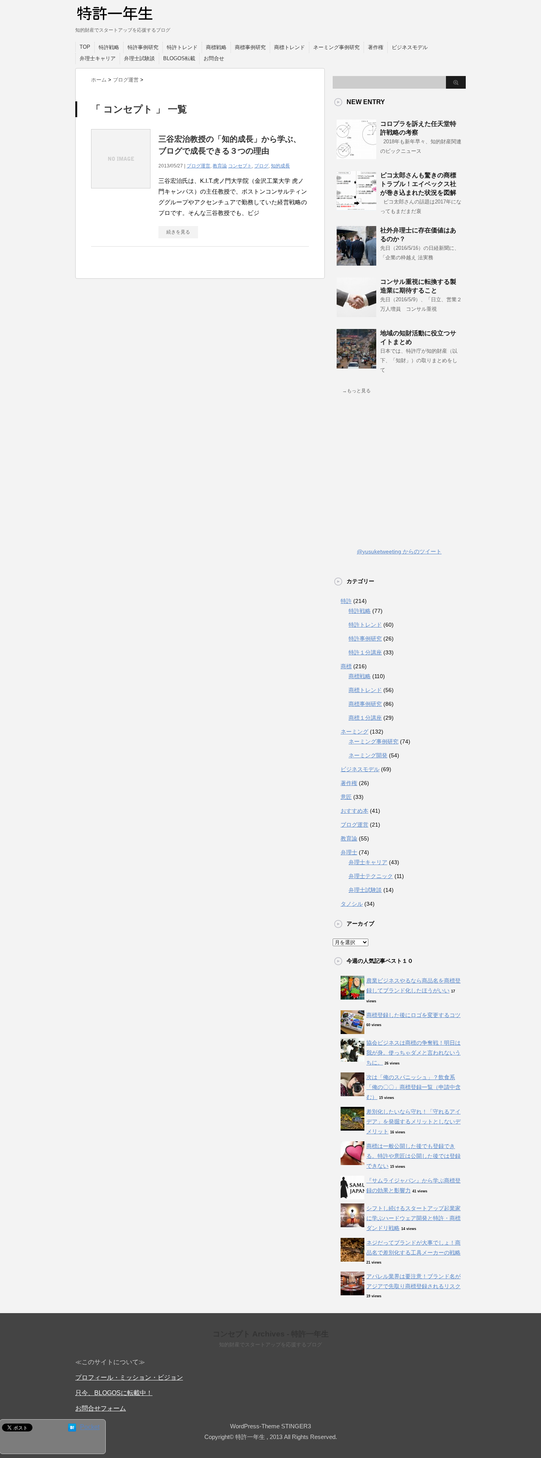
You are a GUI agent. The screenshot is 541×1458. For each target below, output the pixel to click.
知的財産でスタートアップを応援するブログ (270, 1345)
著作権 (375, 47)
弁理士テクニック (371, 876)
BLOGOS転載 (179, 58)
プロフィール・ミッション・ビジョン (129, 1377)
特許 (346, 601)
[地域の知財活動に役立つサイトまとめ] (356, 365)
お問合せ (214, 58)
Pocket (89, 1427)
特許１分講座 (365, 652)
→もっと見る (356, 390)
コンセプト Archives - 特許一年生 (271, 1334)
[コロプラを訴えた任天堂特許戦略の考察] (356, 156)
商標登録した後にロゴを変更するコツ (413, 1015)
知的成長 (280, 166)
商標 (346, 666)
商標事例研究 (250, 47)
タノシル (352, 904)
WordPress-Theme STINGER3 (270, 1426)
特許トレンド (182, 47)
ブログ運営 (198, 166)
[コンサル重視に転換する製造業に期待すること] (356, 314)
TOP (85, 47)
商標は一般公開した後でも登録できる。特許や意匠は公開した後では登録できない (413, 1156)
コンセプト (240, 166)
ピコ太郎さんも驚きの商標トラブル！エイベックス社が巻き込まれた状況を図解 (418, 184)
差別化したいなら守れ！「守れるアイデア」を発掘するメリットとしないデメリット (413, 1121)
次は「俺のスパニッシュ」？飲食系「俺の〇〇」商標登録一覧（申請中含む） (413, 1087)
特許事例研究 (143, 47)
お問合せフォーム (100, 1408)
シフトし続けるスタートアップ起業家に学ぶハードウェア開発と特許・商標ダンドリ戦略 (413, 1218)
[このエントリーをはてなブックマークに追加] (72, 1427)
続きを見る (178, 232)
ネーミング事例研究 (336, 47)
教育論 (220, 166)
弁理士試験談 (139, 58)
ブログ (261, 166)
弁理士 (349, 852)
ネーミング (354, 731)
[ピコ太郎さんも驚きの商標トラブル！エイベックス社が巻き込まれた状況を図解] (356, 207)
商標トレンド (289, 47)
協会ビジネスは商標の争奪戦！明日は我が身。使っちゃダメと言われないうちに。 (413, 1053)
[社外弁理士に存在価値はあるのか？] (356, 262)
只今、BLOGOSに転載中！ (113, 1393)
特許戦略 (109, 47)
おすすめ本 (354, 811)
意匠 (346, 797)
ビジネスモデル (410, 47)
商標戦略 (216, 47)
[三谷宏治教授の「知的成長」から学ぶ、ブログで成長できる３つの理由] (120, 192)
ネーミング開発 (368, 755)
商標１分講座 (365, 718)
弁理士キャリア (98, 58)
